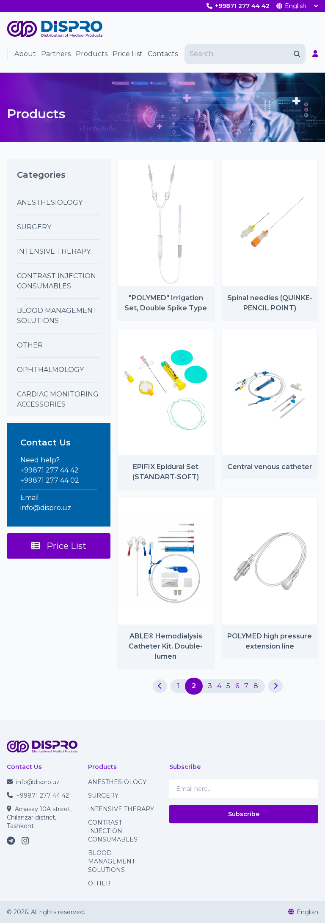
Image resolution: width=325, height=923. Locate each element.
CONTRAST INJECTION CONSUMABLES (113, 831)
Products (91, 54)
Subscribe (243, 814)
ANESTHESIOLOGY (117, 782)
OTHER (99, 883)
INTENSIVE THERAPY (121, 809)
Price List (128, 54)
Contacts (163, 54)
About (25, 54)
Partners (56, 54)
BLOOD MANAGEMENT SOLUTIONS (111, 861)
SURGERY (103, 795)
